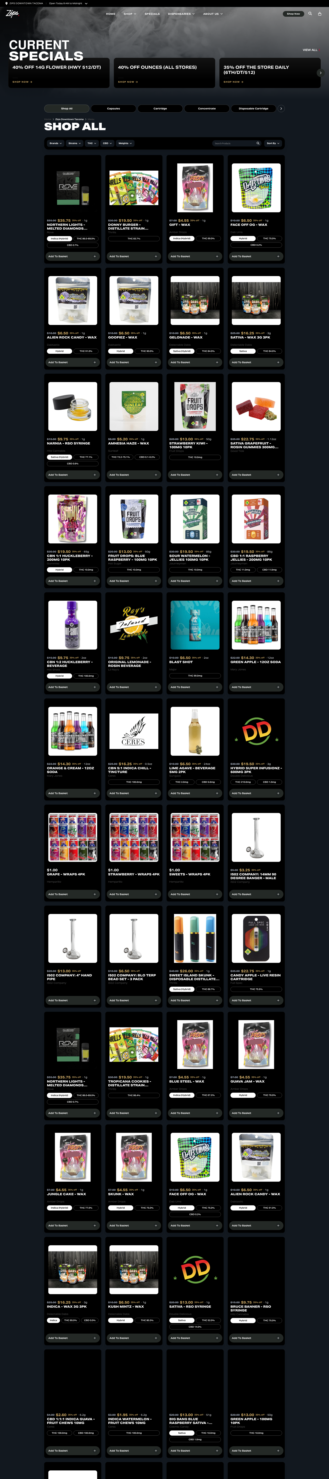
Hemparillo (54, 881)
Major (173, 669)
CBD (105, 143)
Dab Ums (236, 232)
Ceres (112, 775)
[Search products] (310, 13)
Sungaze (175, 775)
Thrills (112, 232)
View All (310, 50)
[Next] (321, 73)
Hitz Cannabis (56, 450)
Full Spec (236, 982)
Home (110, 13)
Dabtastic (53, 344)
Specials (152, 13)
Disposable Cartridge (253, 108)
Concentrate (207, 108)
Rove (50, 232)
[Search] (258, 143)
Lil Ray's (113, 669)
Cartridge (160, 108)
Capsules (113, 108)
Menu (91, 119)
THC (90, 143)
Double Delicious (241, 775)
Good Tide (237, 451)
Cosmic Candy (179, 1426)
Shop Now (293, 14)
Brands (54, 143)
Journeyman (177, 563)
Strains (73, 143)
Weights (123, 143)
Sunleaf (113, 450)
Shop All (66, 108)
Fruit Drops (176, 451)
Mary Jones (238, 669)
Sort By (271, 143)
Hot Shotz (53, 669)
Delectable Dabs (180, 344)
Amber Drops (178, 232)
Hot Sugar (114, 563)
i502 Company (240, 881)
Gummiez (53, 563)
